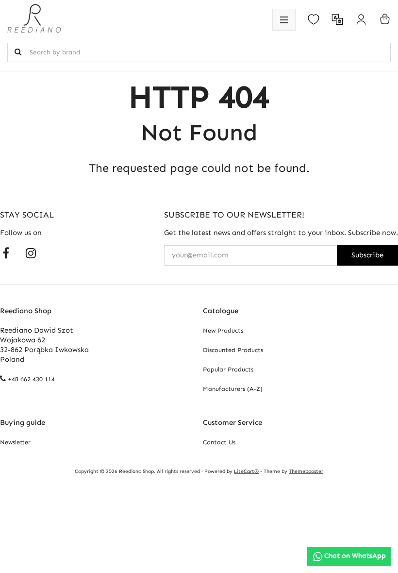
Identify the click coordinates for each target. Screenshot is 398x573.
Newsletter (15, 442)
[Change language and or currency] (337, 19)
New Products (223, 330)
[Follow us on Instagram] (30, 253)
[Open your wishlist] (313, 19)
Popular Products (228, 369)
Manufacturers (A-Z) (233, 388)
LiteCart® (246, 471)
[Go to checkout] (385, 19)
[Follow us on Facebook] (6, 253)
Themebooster (306, 471)
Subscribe (367, 255)
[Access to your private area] (361, 19)
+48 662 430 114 (31, 379)
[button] (284, 19)
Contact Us (219, 442)
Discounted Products (233, 350)
